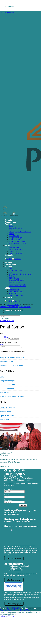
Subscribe (23, 505)
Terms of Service (25, 307)
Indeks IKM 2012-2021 (14, 310)
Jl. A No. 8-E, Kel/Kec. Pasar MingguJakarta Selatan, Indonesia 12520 (18, 479)
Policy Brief (4, 392)
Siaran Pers (9, 321)
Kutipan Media (5, 412)
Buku (2, 377)
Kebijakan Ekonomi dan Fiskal (12, 357)
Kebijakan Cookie (7, 616)
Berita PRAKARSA (7, 408)
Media (2, 321)
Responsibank (14, 564)
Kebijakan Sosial (6, 361)
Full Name (8, 489)
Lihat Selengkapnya (14, 558)
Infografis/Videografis (8, 381)
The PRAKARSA (13, 305)
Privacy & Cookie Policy (9, 307)
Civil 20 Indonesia (16, 570)
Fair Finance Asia (15, 568)
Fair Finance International (19, 566)
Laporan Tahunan (7, 388)
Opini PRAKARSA (7, 416)
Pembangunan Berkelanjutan (11, 365)
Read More (4, 466)
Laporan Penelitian (7, 385)
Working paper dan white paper (12, 396)
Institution (8, 500)
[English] (8, 259)
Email (6, 495)
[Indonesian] (16, 259)
